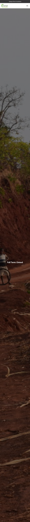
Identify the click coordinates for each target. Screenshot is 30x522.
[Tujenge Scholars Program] (5, 6)
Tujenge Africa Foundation (15, 1)
